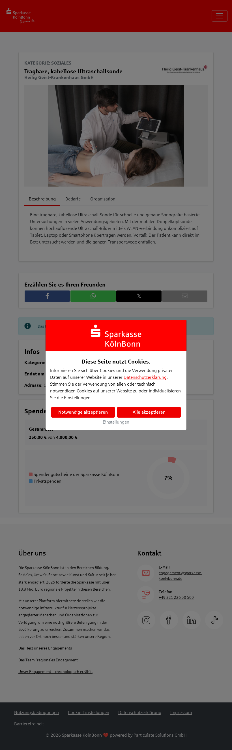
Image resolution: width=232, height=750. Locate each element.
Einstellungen (116, 422)
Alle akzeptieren (149, 412)
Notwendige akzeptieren (83, 412)
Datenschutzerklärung (145, 377)
